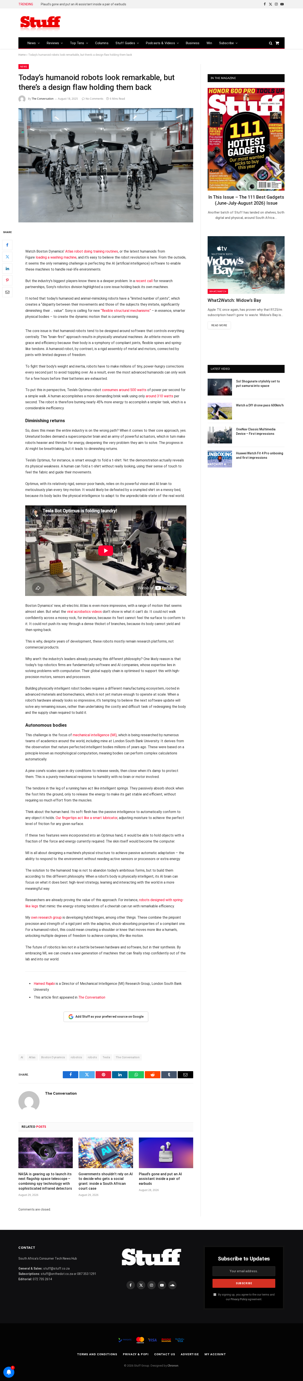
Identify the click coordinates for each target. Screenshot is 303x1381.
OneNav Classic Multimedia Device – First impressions (255, 431)
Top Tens (77, 43)
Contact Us (164, 1354)
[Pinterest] (7, 280)
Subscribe (226, 43)
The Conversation (42, 99)
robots (92, 1057)
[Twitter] (7, 257)
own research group (46, 917)
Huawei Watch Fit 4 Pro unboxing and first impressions (259, 455)
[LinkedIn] (7, 268)
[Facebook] (7, 245)
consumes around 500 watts (124, 390)
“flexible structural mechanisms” (126, 311)
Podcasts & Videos (160, 43)
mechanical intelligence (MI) (95, 735)
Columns (101, 43)
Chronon (172, 1365)
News (32, 43)
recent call (144, 281)
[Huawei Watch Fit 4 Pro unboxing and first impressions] (220, 459)
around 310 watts (159, 396)
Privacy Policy (239, 1299)
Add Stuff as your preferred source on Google (109, 1016)
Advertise (190, 1354)
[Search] (270, 43)
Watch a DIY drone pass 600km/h (260, 405)
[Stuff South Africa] (40, 23)
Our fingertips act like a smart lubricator (86, 818)
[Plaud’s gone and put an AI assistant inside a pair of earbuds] (166, 1153)
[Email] (7, 292)
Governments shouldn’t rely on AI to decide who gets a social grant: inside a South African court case (106, 1181)
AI (22, 1057)
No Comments (94, 99)
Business (192, 43)
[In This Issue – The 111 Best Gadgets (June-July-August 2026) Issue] (246, 139)
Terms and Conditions (97, 1354)
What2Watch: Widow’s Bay (234, 300)
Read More (219, 325)
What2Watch (217, 291)
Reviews (53, 43)
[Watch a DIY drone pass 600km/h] (220, 411)
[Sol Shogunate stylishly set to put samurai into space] (220, 387)
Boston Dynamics (53, 1057)
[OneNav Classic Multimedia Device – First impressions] (220, 435)
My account (215, 1354)
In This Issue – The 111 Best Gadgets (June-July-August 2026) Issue (246, 200)
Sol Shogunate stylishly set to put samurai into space (258, 384)
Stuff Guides (125, 43)
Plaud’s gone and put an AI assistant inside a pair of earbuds (83, 4)
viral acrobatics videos (84, 611)
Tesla (106, 1057)
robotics (76, 1057)
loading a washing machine (56, 257)
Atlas (32, 1057)
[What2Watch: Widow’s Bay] (246, 265)
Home (22, 54)
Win (209, 43)
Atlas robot (74, 251)
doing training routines (101, 251)
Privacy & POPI (136, 1354)
